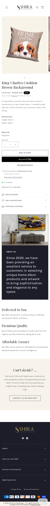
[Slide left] (19, 78)
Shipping (14, 96)
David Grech (35, 504)
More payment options (25, 165)
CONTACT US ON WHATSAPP (25, 398)
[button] (6, 7)
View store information (13, 177)
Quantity (5, 140)
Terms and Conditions (31, 489)
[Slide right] (30, 78)
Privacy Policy (16, 489)
